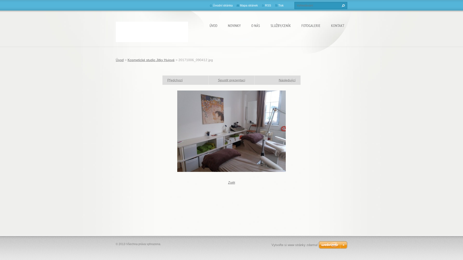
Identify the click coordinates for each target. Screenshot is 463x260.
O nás (255, 25)
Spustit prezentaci (231, 80)
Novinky (234, 25)
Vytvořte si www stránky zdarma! (295, 245)
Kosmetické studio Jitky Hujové (151, 60)
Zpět (231, 182)
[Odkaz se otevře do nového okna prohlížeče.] (231, 131)
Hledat (342, 5)
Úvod (213, 25)
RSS (268, 5)
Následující (287, 80)
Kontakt (337, 25)
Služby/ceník (281, 25)
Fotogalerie (310, 25)
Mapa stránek (249, 5)
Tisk (281, 5)
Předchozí (175, 80)
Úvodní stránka (223, 5)
